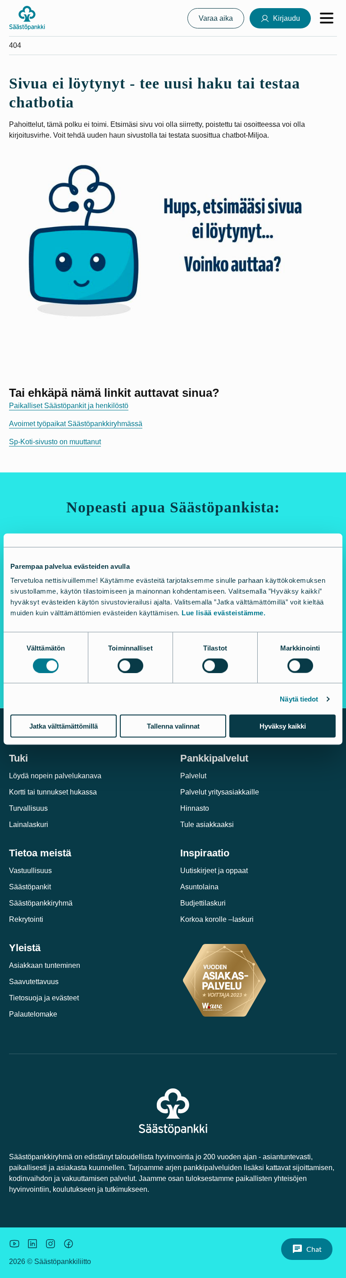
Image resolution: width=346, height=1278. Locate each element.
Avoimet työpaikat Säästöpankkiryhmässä (75, 424)
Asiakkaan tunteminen (44, 965)
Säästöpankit (30, 887)
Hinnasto (194, 808)
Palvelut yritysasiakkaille (219, 792)
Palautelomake (33, 1014)
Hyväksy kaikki (283, 726)
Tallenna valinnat (173, 726)
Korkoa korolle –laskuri (217, 919)
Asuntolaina (199, 887)
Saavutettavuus (34, 981)
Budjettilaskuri (203, 903)
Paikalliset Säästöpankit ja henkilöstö (68, 405)
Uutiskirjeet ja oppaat (214, 870)
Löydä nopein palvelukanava (55, 776)
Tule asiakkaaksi (207, 824)
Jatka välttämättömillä (63, 726)
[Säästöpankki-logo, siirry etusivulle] (27, 18)
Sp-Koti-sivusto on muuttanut (55, 442)
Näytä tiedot (299, 698)
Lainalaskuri (28, 824)
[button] (306, 1249)
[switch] (130, 665)
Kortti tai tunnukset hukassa (53, 792)
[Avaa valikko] (326, 18)
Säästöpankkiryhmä (41, 903)
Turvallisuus (28, 808)
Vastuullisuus (30, 870)
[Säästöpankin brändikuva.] (14, 1243)
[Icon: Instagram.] (50, 1243)
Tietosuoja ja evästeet (44, 998)
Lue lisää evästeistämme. (223, 613)
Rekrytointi (26, 919)
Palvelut (193, 776)
